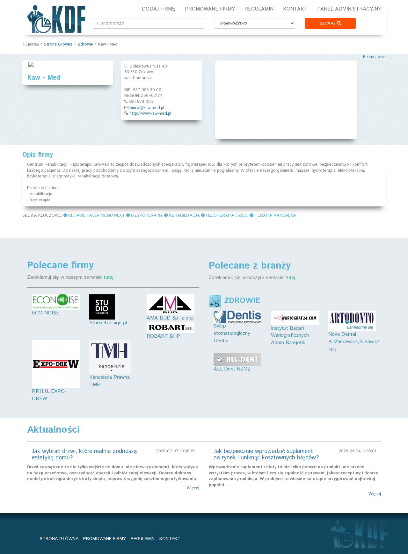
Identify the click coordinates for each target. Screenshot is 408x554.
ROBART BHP (163, 336)
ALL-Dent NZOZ (232, 369)
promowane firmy (104, 539)
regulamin (143, 539)
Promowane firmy (210, 9)
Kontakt (295, 9)
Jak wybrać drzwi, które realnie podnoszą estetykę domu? (84, 454)
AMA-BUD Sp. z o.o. (170, 318)
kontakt (169, 539)
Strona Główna (58, 44)
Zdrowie (85, 44)
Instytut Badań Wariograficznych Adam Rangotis (290, 335)
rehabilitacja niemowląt (96, 215)
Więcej (193, 488)
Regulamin (258, 9)
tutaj (108, 277)
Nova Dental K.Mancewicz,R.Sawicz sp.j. (354, 341)
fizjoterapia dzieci (227, 215)
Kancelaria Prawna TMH (109, 381)
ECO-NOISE (45, 313)
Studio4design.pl (108, 323)
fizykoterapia (147, 215)
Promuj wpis (374, 57)
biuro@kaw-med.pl (147, 108)
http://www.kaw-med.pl (150, 114)
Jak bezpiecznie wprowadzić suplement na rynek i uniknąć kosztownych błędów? (266, 454)
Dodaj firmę (158, 9)
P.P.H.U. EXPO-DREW (49, 395)
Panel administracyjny (349, 9)
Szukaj (328, 23)
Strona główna (59, 539)
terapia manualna (275, 215)
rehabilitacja (184, 215)
